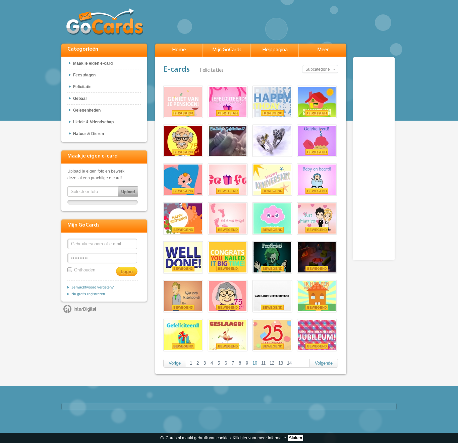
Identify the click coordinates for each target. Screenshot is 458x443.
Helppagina (275, 50)
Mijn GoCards (226, 50)
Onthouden (84, 269)
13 (280, 363)
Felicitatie (82, 86)
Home (179, 50)
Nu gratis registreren (88, 294)
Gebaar (80, 98)
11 (263, 363)
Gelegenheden (87, 110)
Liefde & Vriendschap (93, 122)
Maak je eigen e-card (93, 63)
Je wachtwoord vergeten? (92, 287)
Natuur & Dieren (88, 133)
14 (289, 363)
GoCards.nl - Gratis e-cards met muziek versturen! (104, 21)
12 (272, 363)
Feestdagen (84, 75)
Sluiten (295, 438)
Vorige (175, 363)
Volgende (324, 363)
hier (243, 438)
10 (254, 363)
